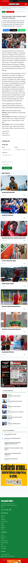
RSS (2, 544)
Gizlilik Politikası (4, 540)
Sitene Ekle (3, 546)
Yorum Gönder (7, 168)
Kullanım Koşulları (4, 542)
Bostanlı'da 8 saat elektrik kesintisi (12, 438)
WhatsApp (22, 30)
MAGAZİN (3, 527)
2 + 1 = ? (7, 161)
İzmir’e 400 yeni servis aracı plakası (20, 1)
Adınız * (3, 147)
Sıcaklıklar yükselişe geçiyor (13, 423)
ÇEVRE (2, 523)
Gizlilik (23, 559)
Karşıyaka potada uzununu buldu (14, 401)
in (7, 509)
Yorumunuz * (5, 152)
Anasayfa (3, 7)
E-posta (16, 147)
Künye (2, 535)
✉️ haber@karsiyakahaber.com (7, 556)
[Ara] (2, 4)
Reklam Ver (3, 536)
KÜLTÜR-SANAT (4, 521)
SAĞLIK (2, 529)
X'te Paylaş (14, 30)
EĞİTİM (2, 525)
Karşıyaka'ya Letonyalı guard (14, 406)
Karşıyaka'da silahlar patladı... (14, 395)
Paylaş (6, 30)
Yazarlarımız (3, 548)
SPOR (7, 7)
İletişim (2, 538)
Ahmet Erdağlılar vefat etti (10, 434)
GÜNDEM (3, 515)
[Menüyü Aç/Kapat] (26, 4)
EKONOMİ (3, 519)
